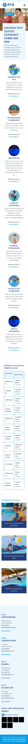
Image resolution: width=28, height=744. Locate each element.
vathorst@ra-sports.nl (7, 651)
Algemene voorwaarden (18, 739)
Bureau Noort (21, 741)
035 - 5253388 (5, 696)
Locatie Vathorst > (14, 96)
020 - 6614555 (5, 625)
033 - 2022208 (5, 649)
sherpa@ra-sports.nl (7, 674)
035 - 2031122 (5, 672)
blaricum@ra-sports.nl (7, 698)
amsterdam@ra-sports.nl (8, 627)
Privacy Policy (6, 739)
